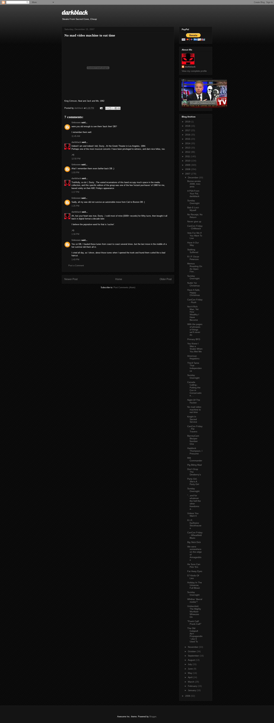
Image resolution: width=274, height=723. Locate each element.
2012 (188, 152)
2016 (188, 134)
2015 (188, 139)
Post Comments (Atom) (124, 287)
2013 (188, 147)
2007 (188, 173)
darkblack (75, 12)
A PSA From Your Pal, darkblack (193, 193)
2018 (188, 126)
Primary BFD (193, 339)
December (193, 177)
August (192, 660)
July (190, 664)
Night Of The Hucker (193, 401)
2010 (188, 160)
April (190, 677)
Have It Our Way (193, 244)
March (191, 681)
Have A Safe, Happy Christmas (193, 293)
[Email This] (106, 108)
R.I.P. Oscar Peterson (193, 258)
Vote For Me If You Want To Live (194, 236)
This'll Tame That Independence (194, 367)
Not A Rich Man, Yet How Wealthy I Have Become (193, 313)
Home (118, 279)
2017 (188, 130)
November (193, 647)
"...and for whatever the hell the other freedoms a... (194, 502)
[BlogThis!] (109, 108)
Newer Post (71, 279)
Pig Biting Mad (194, 465)
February (193, 686)
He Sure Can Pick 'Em (193, 565)
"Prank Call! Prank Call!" (194, 622)
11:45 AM (76, 136)
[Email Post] (101, 108)
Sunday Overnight (193, 201)
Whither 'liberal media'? (194, 600)
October (192, 651)
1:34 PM (75, 234)
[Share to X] (112, 108)
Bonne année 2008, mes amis (194, 184)
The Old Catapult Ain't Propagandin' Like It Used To (194, 635)
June (190, 668)
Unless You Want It (193, 514)
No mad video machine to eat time (194, 410)
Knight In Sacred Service (192, 419)
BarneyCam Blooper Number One (193, 440)
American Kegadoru (193, 357)
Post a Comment (76, 265)
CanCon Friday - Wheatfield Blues (194, 535)
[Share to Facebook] (115, 108)
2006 (188, 696)
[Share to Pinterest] (119, 108)
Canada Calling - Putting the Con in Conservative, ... (194, 389)
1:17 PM (75, 192)
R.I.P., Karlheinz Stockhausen (194, 524)
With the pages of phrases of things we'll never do (194, 329)
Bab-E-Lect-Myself (193, 208)
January (192, 690)
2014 (188, 143)
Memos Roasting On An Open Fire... (194, 267)
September (194, 655)
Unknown (76, 122)
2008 (188, 169)
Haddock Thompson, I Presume (194, 451)
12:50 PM (76, 158)
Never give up (194, 221)
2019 (188, 121)
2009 (188, 165)
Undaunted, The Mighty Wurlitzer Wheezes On (194, 611)
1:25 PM (75, 206)
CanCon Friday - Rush (194, 301)
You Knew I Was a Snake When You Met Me (194, 347)
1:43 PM (75, 259)
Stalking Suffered (192, 251)
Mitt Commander (194, 459)
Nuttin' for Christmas (193, 284)
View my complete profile (194, 71)
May (190, 673)
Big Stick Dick (194, 542)
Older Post (166, 279)
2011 (188, 156)
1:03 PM (75, 172)
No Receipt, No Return (194, 215)
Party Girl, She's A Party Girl (193, 481)
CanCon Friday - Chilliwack (194, 227)
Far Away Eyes (194, 571)
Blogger (152, 716)
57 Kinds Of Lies (193, 576)
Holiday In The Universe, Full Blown (194, 585)
